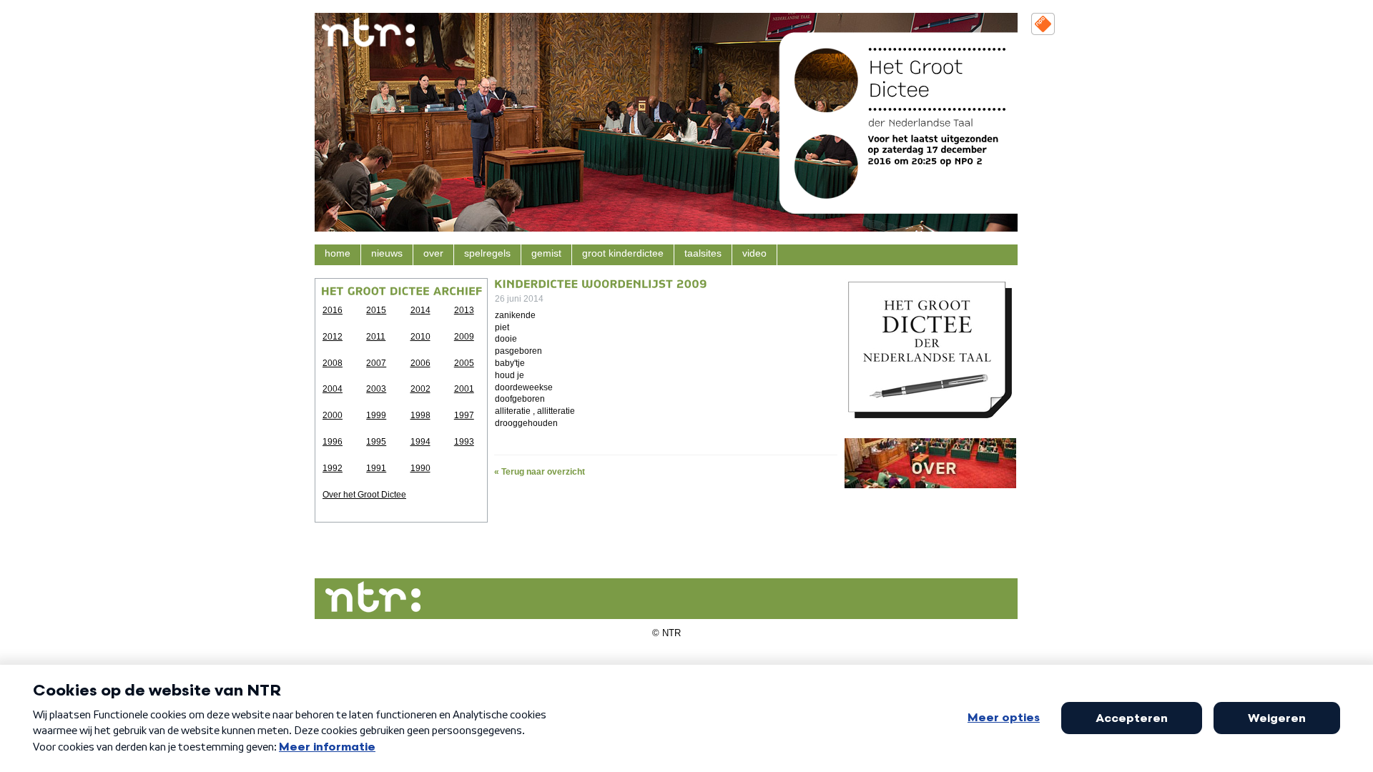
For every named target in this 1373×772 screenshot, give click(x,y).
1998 (420, 415)
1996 (333, 442)
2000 (333, 415)
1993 (464, 442)
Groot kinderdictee (623, 253)
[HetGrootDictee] (918, 77)
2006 (420, 363)
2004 (333, 389)
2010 (420, 337)
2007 (376, 363)
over (433, 253)
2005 (464, 363)
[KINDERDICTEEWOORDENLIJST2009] (600, 282)
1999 (376, 415)
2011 (375, 337)
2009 (464, 337)
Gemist (546, 253)
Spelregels (487, 253)
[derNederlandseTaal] (920, 122)
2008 (333, 363)
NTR (671, 633)
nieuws (387, 253)
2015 (376, 310)
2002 (420, 389)
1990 (420, 468)
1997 (464, 415)
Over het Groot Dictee (364, 495)
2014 (420, 310)
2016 (333, 310)
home (337, 253)
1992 (333, 468)
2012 (333, 337)
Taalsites (703, 253)
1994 (420, 442)
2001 (464, 389)
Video (754, 253)
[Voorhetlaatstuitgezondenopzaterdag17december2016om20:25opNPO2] (935, 149)
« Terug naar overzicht (539, 472)
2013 (464, 310)
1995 (376, 442)
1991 (376, 468)
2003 (376, 389)
